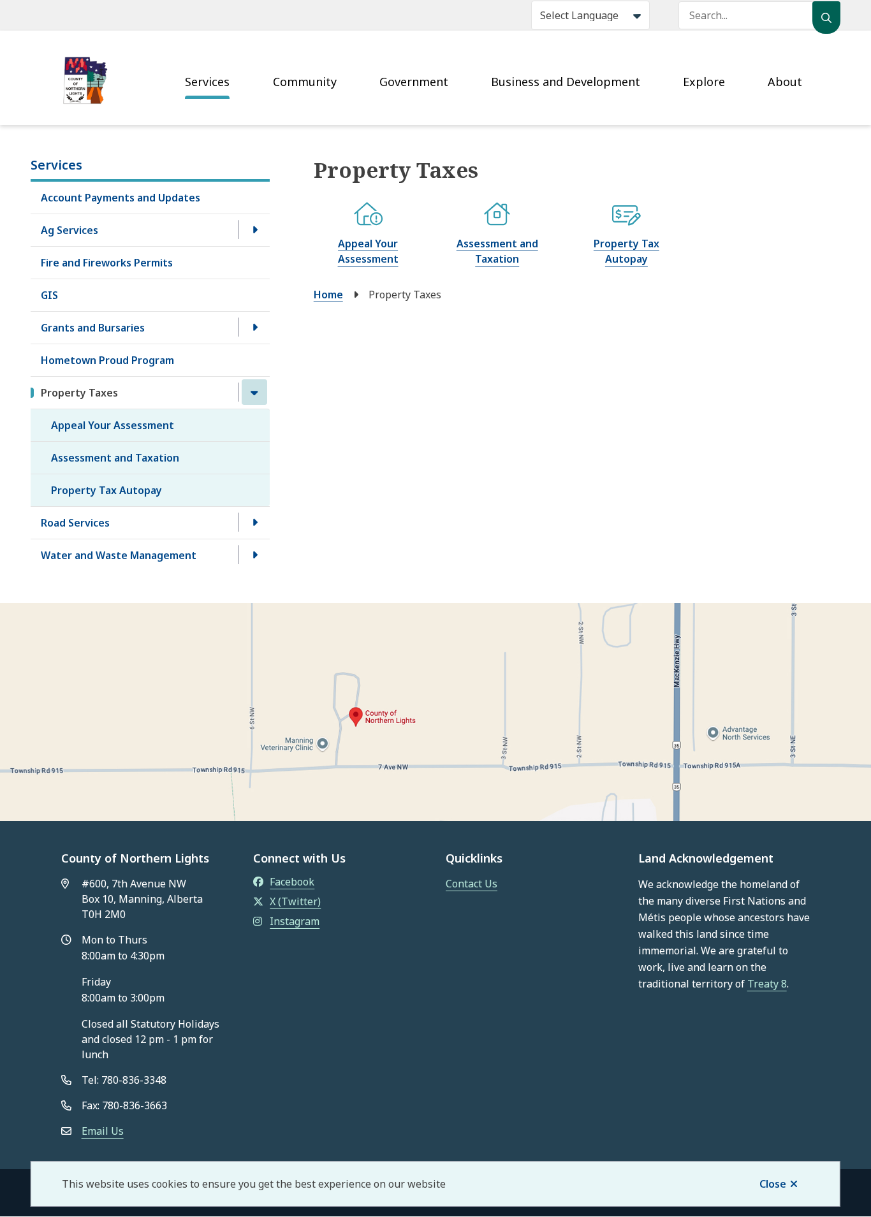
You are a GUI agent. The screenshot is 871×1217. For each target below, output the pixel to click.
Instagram (294, 921)
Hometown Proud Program (107, 360)
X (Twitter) (295, 901)
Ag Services (69, 230)
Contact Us (471, 884)
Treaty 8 (767, 984)
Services (207, 81)
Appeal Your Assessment (112, 425)
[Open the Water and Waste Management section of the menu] (254, 554)
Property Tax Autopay (106, 490)
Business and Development (565, 81)
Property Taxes (79, 393)
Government (413, 81)
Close (772, 1184)
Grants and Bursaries (93, 328)
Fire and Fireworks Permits (107, 263)
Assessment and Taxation (115, 458)
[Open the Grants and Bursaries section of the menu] (254, 327)
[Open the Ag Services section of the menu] (254, 229)
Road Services (75, 523)
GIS (49, 295)
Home (328, 295)
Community (305, 81)
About (785, 81)
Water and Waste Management (118, 555)
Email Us (103, 1131)
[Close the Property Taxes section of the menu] (254, 392)
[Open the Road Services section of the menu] (254, 522)
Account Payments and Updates (120, 198)
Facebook (292, 882)
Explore (704, 81)
